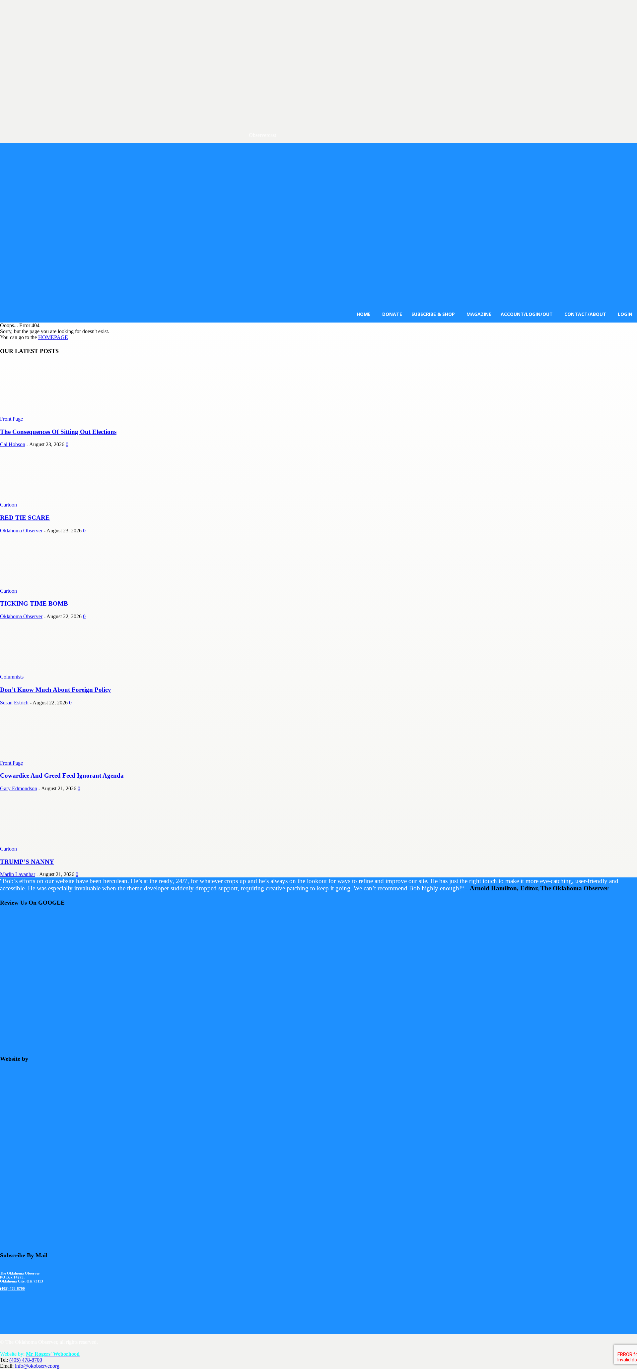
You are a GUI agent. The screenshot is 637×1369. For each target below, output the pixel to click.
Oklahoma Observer (21, 530)
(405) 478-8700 (12, 1288)
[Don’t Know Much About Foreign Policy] (53, 671)
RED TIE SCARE (25, 517)
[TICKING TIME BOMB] (53, 585)
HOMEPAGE (53, 337)
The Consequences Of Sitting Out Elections (58, 431)
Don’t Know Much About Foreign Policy (55, 689)
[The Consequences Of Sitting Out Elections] (53, 413)
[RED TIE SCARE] (53, 499)
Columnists (12, 677)
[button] (141, 308)
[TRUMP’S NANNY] (53, 843)
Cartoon (8, 504)
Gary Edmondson (18, 788)
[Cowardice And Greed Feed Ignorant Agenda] (53, 757)
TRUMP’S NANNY (27, 861)
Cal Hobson (12, 444)
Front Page (11, 419)
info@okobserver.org (37, 1366)
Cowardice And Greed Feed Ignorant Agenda (62, 775)
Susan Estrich (14, 702)
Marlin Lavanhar (17, 874)
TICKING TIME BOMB (34, 603)
